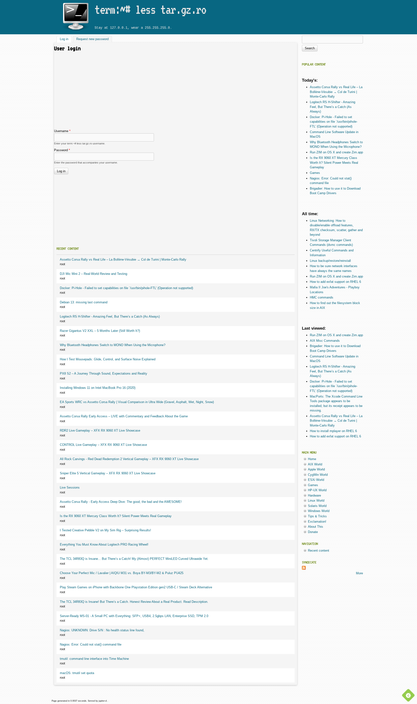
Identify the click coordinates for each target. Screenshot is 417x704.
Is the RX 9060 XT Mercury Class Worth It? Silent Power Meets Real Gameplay (116, 516)
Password (62, 150)
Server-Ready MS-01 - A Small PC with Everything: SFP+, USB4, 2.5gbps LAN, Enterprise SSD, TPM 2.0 (134, 616)
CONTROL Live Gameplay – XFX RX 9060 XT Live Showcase (103, 445)
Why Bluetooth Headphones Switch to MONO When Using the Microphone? (112, 345)
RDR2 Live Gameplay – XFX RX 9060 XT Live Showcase (100, 430)
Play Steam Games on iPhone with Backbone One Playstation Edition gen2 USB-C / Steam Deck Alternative (136, 587)
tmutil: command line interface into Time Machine (94, 659)
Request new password (92, 39)
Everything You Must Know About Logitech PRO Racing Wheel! (104, 544)
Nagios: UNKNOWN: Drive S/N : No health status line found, (102, 630)
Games (315, 173)
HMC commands (321, 297)
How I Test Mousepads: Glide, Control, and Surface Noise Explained (107, 359)
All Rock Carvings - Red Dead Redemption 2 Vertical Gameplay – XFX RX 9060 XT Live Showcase (129, 459)
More (359, 573)
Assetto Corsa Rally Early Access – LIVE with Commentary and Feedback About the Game (124, 416)
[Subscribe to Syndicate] (304, 568)
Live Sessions (70, 487)
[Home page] (75, 31)
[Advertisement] (175, 92)
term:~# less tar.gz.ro (150, 9)
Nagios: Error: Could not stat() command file (90, 644)
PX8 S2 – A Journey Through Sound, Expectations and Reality (103, 373)
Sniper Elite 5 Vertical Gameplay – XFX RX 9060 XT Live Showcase (107, 473)
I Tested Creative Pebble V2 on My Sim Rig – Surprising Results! (105, 530)
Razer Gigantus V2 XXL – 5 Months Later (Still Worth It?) (100, 331)
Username (62, 131)
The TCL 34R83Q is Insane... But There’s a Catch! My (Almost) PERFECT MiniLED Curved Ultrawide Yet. (134, 559)
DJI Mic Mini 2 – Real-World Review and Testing (93, 274)
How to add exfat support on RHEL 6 (335, 282)
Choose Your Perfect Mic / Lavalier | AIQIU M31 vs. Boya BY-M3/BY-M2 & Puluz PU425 (121, 573)
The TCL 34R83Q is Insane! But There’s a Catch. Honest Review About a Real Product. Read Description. (134, 602)
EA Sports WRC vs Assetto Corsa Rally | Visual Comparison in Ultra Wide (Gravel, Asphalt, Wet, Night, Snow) (137, 402)
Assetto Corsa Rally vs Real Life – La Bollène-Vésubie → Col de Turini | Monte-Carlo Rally (123, 259)
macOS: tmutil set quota (77, 673)
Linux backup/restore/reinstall (330, 261)
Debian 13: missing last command (83, 302)
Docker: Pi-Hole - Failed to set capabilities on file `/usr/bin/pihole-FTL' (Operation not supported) (126, 288)
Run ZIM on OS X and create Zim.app (336, 152)
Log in (66, 39)
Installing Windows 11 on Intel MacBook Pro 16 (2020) (97, 388)
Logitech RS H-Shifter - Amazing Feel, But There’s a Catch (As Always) (110, 316)
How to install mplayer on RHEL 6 (333, 431)
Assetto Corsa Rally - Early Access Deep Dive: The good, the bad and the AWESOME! (121, 502)
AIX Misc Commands (325, 340)
